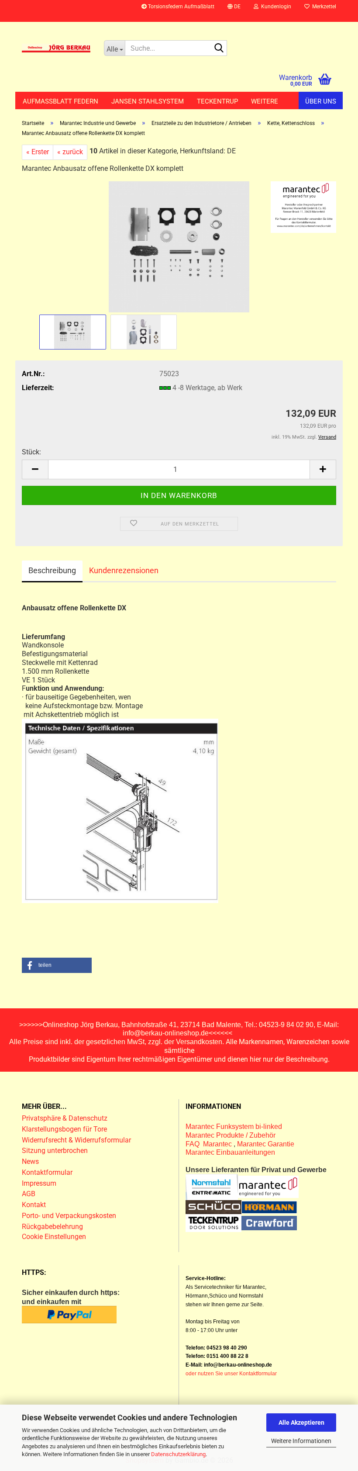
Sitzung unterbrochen (55, 1150)
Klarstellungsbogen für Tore (64, 1129)
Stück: (31, 452)
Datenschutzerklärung (178, 1454)
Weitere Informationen (301, 1440)
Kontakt (34, 1205)
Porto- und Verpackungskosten (69, 1215)
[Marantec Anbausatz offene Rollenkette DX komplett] (179, 246)
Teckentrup (217, 101)
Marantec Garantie (265, 1144)
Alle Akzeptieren (301, 1422)
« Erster (37, 152)
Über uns (320, 101)
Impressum (39, 1183)
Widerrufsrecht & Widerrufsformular (76, 1140)
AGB (28, 1194)
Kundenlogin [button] (274, 6)
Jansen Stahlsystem (147, 101)
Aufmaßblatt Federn (60, 101)
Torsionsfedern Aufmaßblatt (180, 6)
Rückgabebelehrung (52, 1226)
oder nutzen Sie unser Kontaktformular (231, 1374)
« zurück (70, 152)
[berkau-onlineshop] (56, 48)
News (30, 1161)
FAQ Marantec (210, 1144)
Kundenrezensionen (123, 570)
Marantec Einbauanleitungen (230, 1152)
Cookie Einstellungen (54, 1236)
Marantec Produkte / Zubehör (230, 1135)
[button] (234, 11)
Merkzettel (323, 6)
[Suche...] (218, 48)
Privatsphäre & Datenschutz (65, 1118)
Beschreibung (52, 570)
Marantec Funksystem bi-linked (234, 1126)
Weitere (264, 101)
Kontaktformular (47, 1172)
